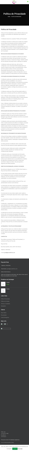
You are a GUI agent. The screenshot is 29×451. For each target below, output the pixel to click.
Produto (8, 282)
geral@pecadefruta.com (9, 252)
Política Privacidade (5, 298)
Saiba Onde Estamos (6, 271)
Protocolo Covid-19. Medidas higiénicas (10, 439)
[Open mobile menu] (1, 2)
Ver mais (20, 448)
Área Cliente (3, 312)
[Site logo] (14, 2)
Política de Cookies (5, 301)
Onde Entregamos (5, 317)
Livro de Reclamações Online (7, 442)
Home (9, 16)
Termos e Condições (5, 303)
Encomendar (4, 315)
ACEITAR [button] (15, 448)
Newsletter (3, 306)
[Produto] (3, 284)
